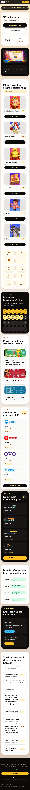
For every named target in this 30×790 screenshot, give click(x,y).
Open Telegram (9, 631)
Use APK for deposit (15, 485)
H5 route (15, 778)
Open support (9, 643)
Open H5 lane (15, 116)
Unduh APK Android (15, 25)
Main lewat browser (15, 30)
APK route (15, 773)
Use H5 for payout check (15, 558)
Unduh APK (25, 1)
